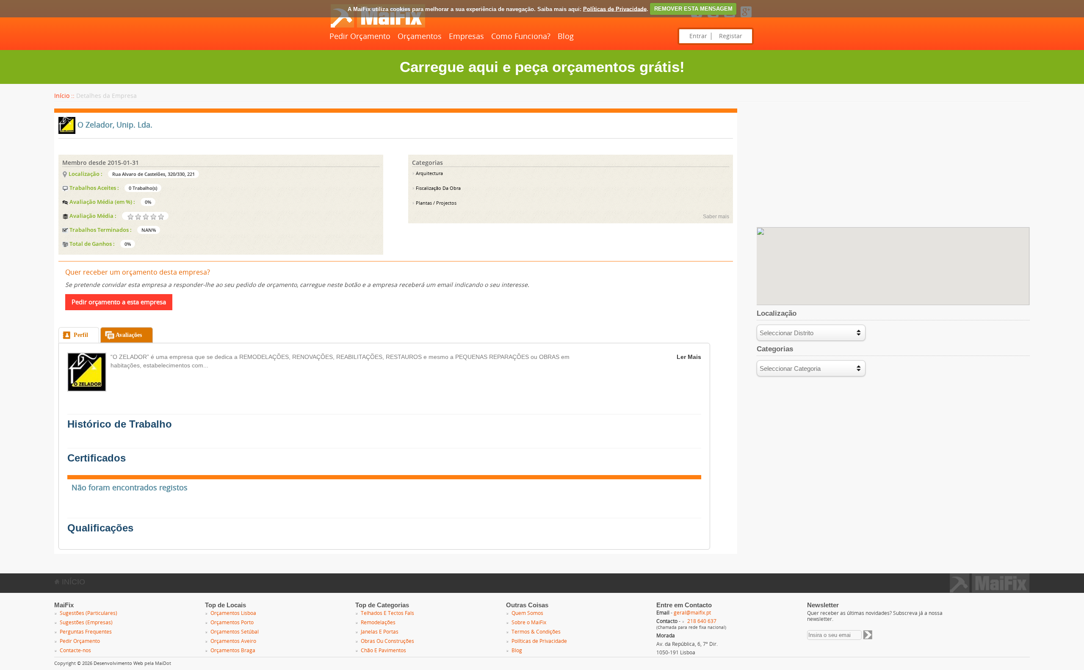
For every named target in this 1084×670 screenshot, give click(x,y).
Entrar (698, 36)
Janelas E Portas (379, 632)
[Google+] (746, 18)
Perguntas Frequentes (86, 632)
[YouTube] (729, 18)
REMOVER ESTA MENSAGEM (693, 9)
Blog (566, 36)
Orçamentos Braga (232, 650)
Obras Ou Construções (387, 641)
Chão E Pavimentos (383, 650)
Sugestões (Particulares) (88, 613)
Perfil (81, 335)
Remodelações (378, 623)
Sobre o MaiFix (529, 623)
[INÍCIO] (377, 26)
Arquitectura (429, 173)
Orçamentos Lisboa (233, 613)
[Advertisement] (893, 167)
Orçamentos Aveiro (233, 641)
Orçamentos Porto (232, 623)
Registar (730, 36)
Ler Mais (689, 356)
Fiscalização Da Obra (438, 188)
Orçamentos (420, 36)
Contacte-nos (75, 650)
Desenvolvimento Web (118, 663)
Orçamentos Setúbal (234, 632)
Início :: (64, 96)
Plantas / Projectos (435, 203)
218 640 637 (701, 621)
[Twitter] (713, 18)
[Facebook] (696, 18)
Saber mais (716, 217)
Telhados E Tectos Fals (387, 613)
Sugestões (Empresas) (86, 623)
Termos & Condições (536, 632)
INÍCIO (72, 582)
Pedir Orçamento (359, 36)
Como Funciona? (520, 36)
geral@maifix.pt (692, 613)
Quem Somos (527, 613)
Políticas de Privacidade (615, 9)
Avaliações (129, 335)
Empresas (466, 36)
